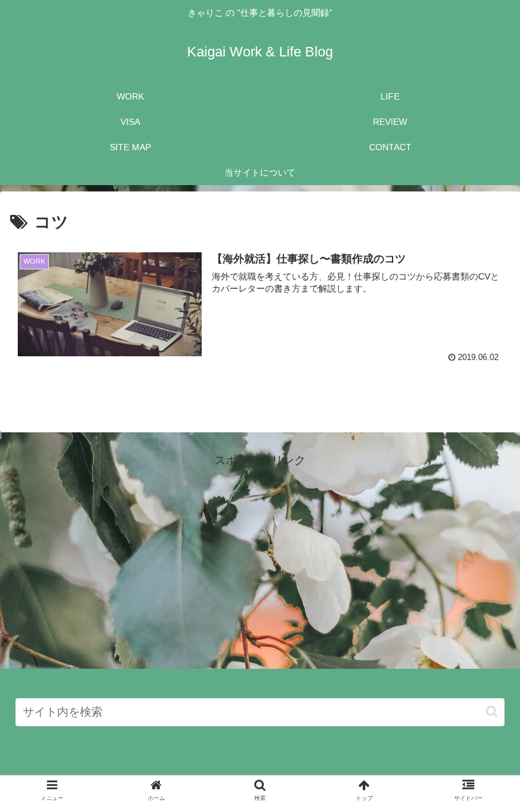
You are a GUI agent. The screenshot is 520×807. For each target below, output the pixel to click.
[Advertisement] (260, 560)
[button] (492, 711)
